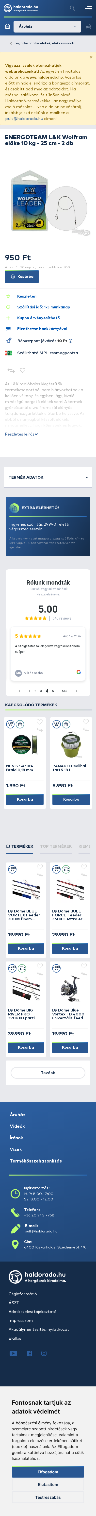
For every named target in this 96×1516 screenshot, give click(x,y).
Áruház (18, 1115)
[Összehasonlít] (11, 371)
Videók (17, 1126)
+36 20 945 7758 (39, 1215)
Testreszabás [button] (48, 1497)
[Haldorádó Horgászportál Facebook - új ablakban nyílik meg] (33, 1354)
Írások (16, 1138)
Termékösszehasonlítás (36, 1161)
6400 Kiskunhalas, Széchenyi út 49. (55, 1247)
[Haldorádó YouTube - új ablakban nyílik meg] (17, 1354)
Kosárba (24, 277)
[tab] (19, 848)
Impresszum (21, 1321)
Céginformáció (23, 1294)
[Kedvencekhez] (22, 371)
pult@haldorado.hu (24, 119)
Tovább (48, 1073)
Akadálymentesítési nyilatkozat (39, 1329)
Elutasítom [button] (48, 1484)
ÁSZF (14, 1303)
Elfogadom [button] (48, 1471)
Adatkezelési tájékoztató (33, 1312)
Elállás (15, 1338)
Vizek (16, 1149)
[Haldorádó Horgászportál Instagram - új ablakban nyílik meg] (47, 1354)
